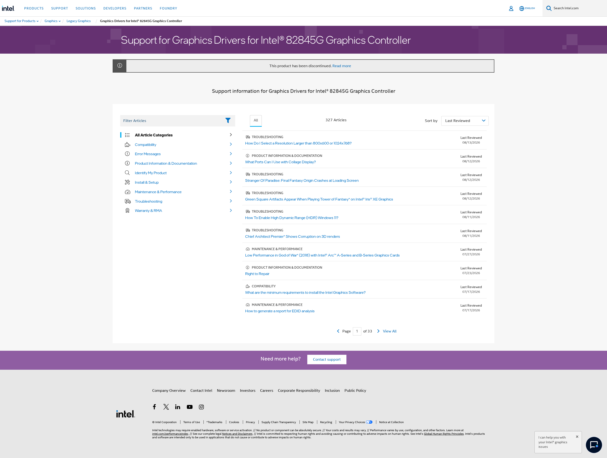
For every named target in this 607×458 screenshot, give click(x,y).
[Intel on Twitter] (166, 407)
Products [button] (34, 8)
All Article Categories (154, 135)
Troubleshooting (148, 201)
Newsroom (226, 390)
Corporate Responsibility (299, 390)
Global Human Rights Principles (444, 433)
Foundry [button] (168, 8)
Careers (266, 390)
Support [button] (59, 8)
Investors (247, 390)
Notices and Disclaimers (237, 433)
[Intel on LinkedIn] (178, 407)
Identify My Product (151, 172)
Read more (341, 66)
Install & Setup (147, 182)
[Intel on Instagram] (201, 407)
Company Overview (169, 390)
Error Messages (148, 153)
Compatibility (145, 144)
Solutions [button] (86, 8)
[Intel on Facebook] (154, 407)
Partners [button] (143, 8)
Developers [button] (114, 8)
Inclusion (332, 390)
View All (389, 331)
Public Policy (355, 390)
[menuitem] (51, 21)
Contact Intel (201, 390)
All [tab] (256, 120)
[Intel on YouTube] (190, 407)
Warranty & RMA (148, 210)
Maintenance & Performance (158, 191)
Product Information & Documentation (166, 163)
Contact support (327, 359)
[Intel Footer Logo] (125, 413)
